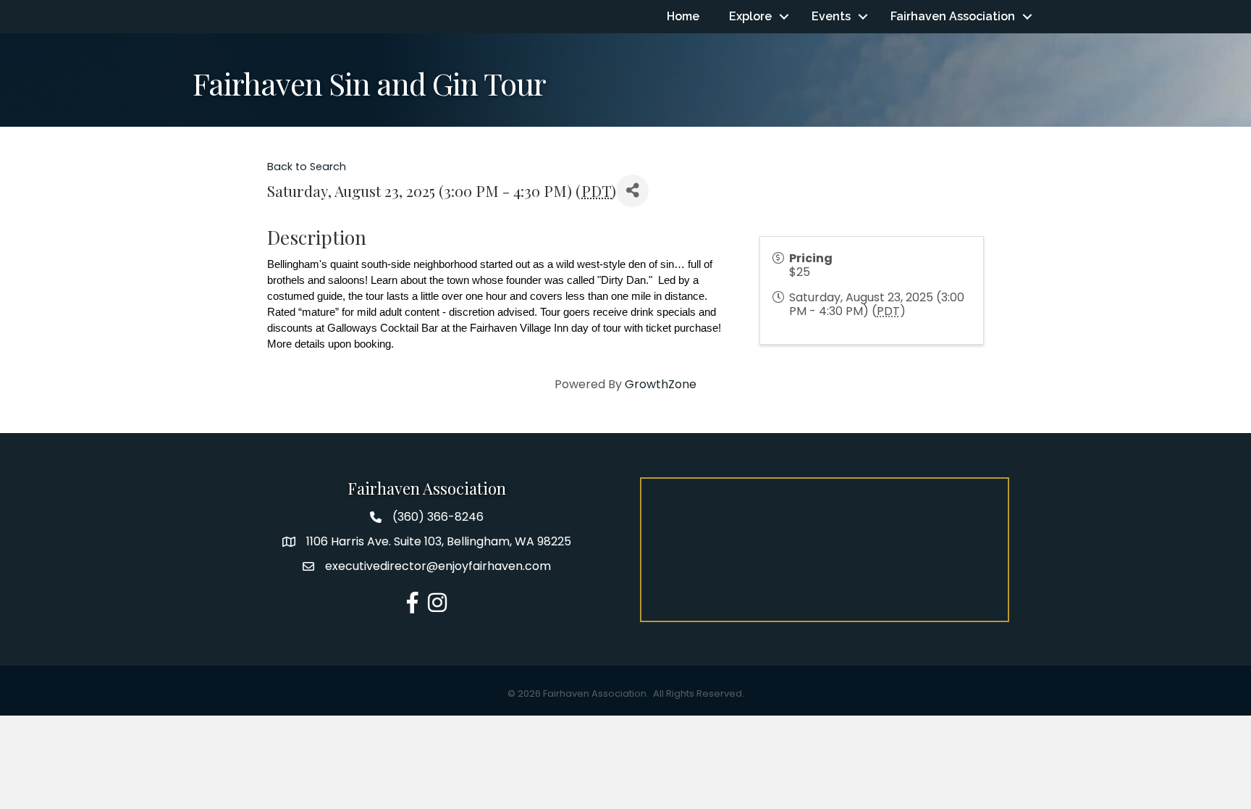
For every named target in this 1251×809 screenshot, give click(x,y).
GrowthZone (660, 384)
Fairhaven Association (952, 16)
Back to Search (306, 166)
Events (831, 16)
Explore (750, 16)
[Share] (632, 191)
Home (683, 16)
